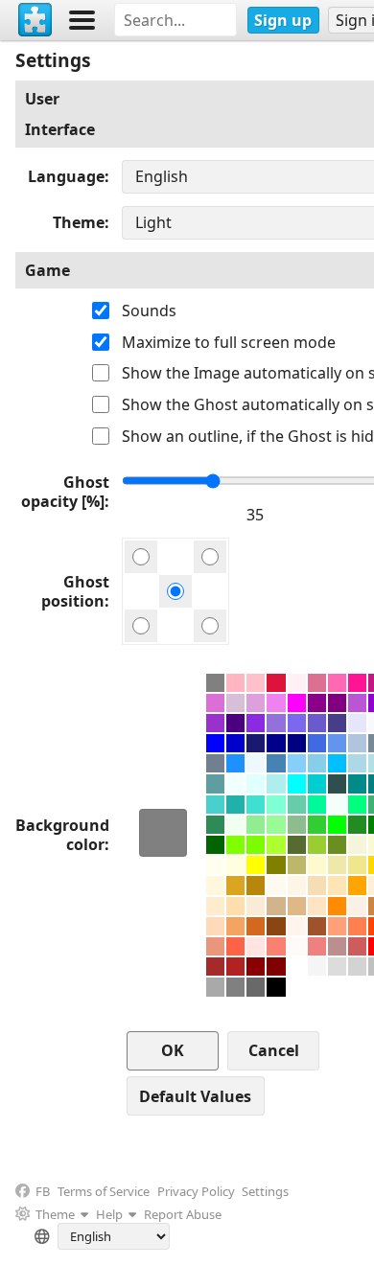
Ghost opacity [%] (65, 492)
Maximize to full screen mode (229, 342)
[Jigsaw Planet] (35, 20)
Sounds (149, 310)
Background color (62, 835)
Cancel (273, 1050)
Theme (79, 222)
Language (66, 176)
